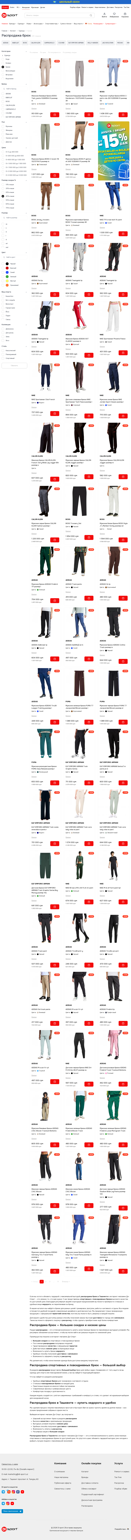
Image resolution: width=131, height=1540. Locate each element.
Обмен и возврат (88, 1489)
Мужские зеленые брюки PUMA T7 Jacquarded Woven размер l (79, 707)
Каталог (13, 31)
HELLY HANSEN (93, 43)
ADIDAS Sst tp (37, 280)
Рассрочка (118, 7)
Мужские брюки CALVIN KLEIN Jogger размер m (112, 461)
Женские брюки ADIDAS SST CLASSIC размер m (77, 340)
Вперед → (66, 1282)
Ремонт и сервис (88, 7)
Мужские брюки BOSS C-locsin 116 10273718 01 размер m (45, 160)
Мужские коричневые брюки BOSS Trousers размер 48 (77, 221)
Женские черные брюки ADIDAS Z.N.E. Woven (44, 1190)
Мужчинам (35, 7)
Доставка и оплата (89, 1483)
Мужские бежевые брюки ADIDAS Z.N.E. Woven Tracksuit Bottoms (45, 1129)
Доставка (110, 7)
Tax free (126, 7)
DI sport (5, 7)
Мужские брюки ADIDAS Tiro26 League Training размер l (44, 707)
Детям (42, 7)
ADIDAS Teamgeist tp (74, 280)
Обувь (28, 24)
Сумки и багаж (65, 24)
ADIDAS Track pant (39, 951)
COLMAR (61, 43)
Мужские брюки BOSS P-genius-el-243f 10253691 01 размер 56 (78, 160)
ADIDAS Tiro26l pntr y (74, 951)
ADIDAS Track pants (74, 584)
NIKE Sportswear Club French (43, 399)
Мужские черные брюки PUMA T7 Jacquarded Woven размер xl (113, 707)
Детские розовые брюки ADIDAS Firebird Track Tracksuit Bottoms (113, 1069)
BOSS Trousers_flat (73, 523)
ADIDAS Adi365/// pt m (74, 645)
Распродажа (97, 24)
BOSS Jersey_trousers (40, 220)
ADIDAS (5, 43)
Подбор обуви (75, 7)
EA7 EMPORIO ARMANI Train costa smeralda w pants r (45, 828)
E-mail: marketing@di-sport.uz (15, 1474)
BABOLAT (15, 43)
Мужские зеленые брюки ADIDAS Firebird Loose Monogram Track (113, 1129)
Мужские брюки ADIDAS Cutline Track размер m (112, 646)
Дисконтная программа (91, 1500)
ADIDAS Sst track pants (41, 1009)
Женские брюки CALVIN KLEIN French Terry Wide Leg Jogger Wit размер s (45, 462)
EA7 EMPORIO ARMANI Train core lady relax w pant (79, 828)
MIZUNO (120, 43)
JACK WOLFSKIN (107, 43)
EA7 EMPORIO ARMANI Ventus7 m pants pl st (113, 767)
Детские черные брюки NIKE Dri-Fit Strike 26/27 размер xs (79, 1069)
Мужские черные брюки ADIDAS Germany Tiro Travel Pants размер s (44, 1254)
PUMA (68, 701)
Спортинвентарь (51, 24)
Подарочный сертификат (92, 1494)
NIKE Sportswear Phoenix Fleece (112, 339)
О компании (59, 1471)
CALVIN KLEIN (35, 43)
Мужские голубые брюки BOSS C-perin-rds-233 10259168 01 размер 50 (113, 98)
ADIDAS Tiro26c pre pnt (109, 951)
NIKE (101, 216)
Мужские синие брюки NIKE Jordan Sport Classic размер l (112, 400)
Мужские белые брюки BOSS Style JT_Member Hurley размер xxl (114, 524)
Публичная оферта (62, 1483)
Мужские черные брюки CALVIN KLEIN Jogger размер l (78, 461)
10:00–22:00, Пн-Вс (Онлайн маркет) (18, 1469)
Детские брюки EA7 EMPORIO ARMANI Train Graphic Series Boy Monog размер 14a (45, 890)
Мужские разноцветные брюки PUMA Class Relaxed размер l (44, 767)
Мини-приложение (10, 1511)
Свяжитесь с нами (10, 1464)
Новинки (5, 24)
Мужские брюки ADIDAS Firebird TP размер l (45, 585)
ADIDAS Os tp (105, 584)
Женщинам (26, 7)
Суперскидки (110, 24)
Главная (4, 31)
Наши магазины (100, 7)
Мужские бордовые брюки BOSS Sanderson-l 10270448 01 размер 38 (79, 98)
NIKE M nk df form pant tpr (110, 888)
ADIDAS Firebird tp (107, 1009)
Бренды (12, 24)
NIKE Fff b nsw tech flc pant (111, 220)
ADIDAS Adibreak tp (39, 645)
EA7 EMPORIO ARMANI (76, 43)
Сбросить (14, 365)
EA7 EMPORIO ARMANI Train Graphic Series (77, 767)
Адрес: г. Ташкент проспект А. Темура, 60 (20, 1479)
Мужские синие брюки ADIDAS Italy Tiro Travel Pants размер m (78, 1253)
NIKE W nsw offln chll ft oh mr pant (79, 888)
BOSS (25, 43)
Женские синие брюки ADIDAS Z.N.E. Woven (78, 1190)
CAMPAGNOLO (49, 43)
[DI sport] (10, 15)
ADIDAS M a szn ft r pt (74, 1009)
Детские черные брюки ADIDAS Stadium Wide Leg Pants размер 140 (112, 1191)
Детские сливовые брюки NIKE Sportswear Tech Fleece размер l (79, 400)
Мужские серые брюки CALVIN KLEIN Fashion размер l (44, 524)
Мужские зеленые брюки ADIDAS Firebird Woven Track (79, 1129)
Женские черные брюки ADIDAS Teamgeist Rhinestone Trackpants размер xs (113, 1254)
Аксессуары (38, 24)
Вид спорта (78, 24)
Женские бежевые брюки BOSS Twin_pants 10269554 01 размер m (45, 98)
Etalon (12, 7)
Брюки (34, 108)
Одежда (21, 24)
